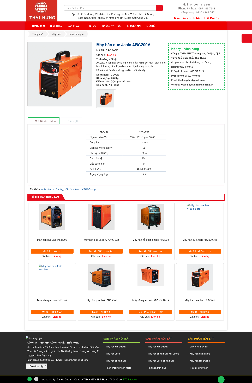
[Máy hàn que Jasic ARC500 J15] (200, 207)
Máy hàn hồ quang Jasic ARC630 (151, 239)
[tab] (43, 121)
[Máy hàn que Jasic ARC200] (200, 277)
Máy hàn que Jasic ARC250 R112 (150, 300)
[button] (56, 26)
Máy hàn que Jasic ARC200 (200, 300)
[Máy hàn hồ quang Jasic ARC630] (151, 216)
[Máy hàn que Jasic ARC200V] (60, 73)
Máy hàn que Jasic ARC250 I (101, 300)
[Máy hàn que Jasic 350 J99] (52, 267)
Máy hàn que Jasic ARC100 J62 (101, 239)
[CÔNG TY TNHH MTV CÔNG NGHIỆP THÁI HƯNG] (41, 10)
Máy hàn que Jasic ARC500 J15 (200, 239)
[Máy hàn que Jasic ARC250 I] (101, 277)
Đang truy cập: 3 (37, 366)
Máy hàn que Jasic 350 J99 (52, 300)
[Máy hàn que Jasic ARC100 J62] (101, 216)
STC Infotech (130, 379)
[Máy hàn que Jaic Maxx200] (52, 216)
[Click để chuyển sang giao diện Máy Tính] (36, 379)
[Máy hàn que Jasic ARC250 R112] (151, 275)
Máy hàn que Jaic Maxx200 (52, 239)
